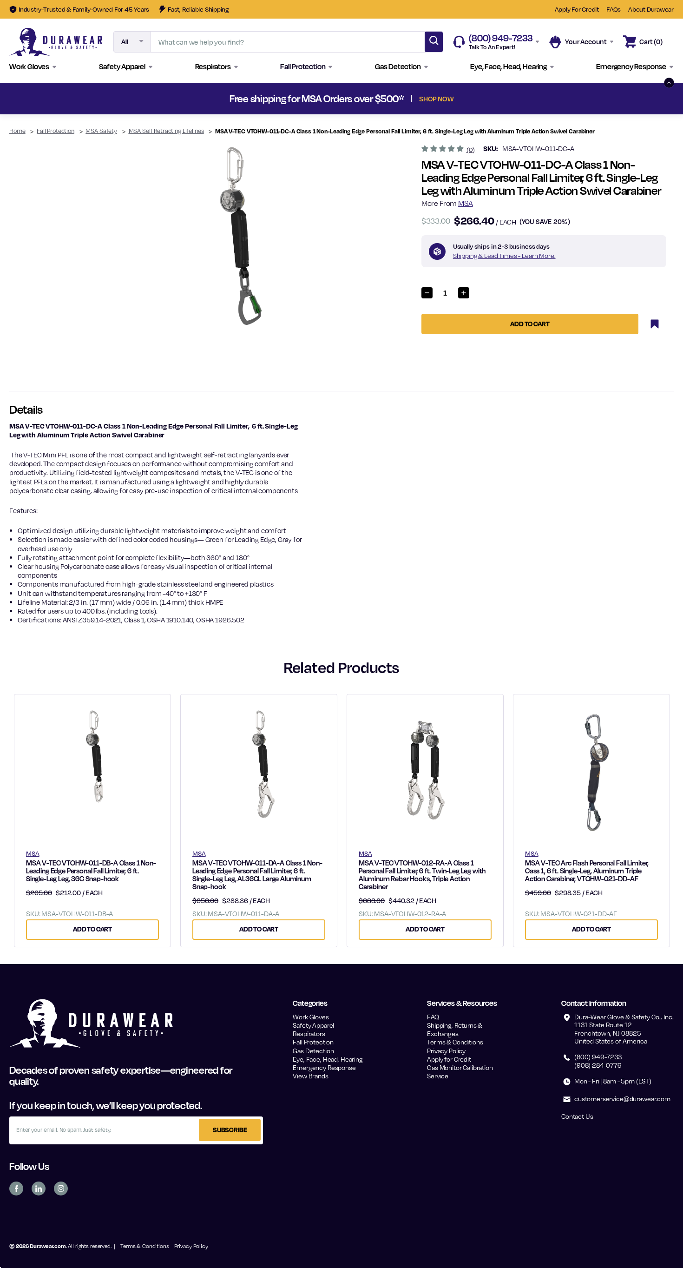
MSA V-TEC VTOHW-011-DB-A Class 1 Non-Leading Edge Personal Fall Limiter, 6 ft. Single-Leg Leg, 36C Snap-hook (91, 871)
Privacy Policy (446, 1051)
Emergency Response (324, 1067)
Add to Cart (92, 929)
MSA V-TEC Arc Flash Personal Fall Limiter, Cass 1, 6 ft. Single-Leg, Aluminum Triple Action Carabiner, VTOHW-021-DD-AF (587, 871)
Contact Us (577, 1116)
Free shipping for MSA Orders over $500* (341, 98)
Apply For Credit (577, 9)
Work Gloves (310, 1017)
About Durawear (651, 9)
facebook (16, 1188)
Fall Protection (313, 1042)
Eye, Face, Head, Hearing (327, 1059)
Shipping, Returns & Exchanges (454, 1029)
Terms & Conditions (455, 1042)
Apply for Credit (449, 1059)
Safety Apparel (313, 1025)
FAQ (433, 1017)
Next (510, 99)
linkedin (39, 1188)
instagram (61, 1188)
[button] (33, 66)
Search (434, 42)
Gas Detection (313, 1051)
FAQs (613, 9)
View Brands (310, 1076)
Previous (173, 99)
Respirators (309, 1033)
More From (447, 203)
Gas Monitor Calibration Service (460, 1071)
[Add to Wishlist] (654, 324)
